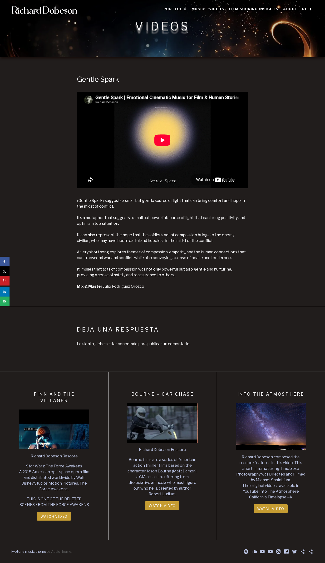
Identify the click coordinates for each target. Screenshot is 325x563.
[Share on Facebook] (5, 261)
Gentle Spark (91, 200)
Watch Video (53, 516)
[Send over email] (5, 301)
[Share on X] (5, 271)
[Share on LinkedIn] (5, 292)
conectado (128, 344)
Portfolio (175, 9)
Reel (307, 9)
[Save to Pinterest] (5, 281)
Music (198, 9)
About (290, 9)
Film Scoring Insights (253, 9)
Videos (216, 9)
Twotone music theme (28, 551)
